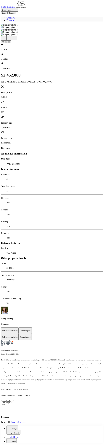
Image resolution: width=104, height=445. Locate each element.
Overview (10, 18)
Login (4, 13)
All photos (6, 42)
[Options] (3, 38)
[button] (52, 25)
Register (12, 13)
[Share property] (14, 38)
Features (10, 20)
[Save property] (9, 38)
